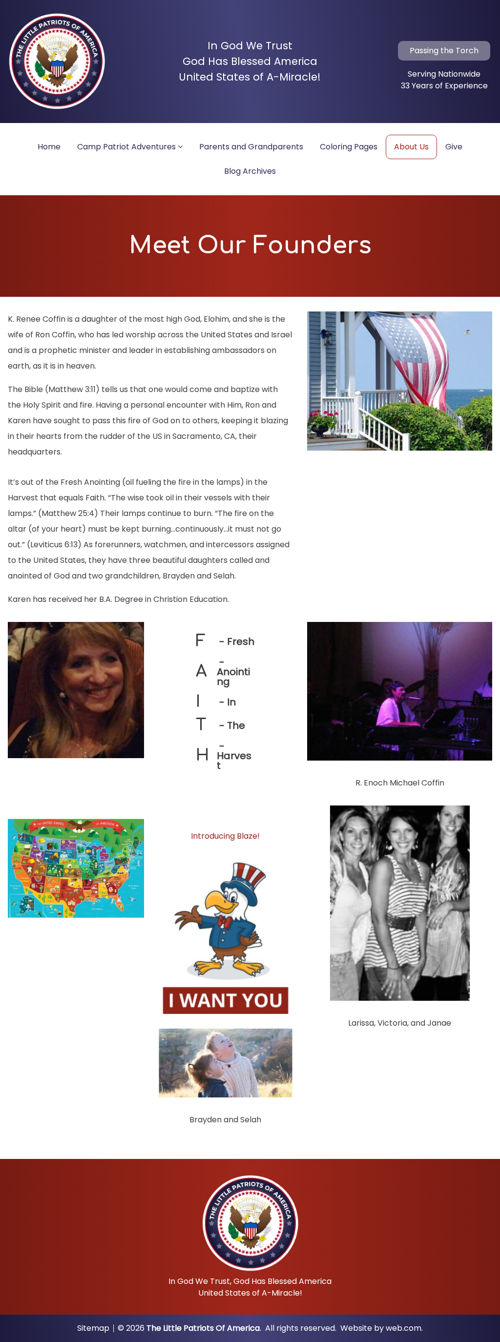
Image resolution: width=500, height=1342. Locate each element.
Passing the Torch (444, 50)
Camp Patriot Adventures (126, 146)
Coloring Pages (348, 146)
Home (49, 146)
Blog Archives (250, 171)
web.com (403, 1328)
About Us (411, 146)
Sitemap (93, 1328)
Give (453, 146)
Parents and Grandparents (251, 146)
